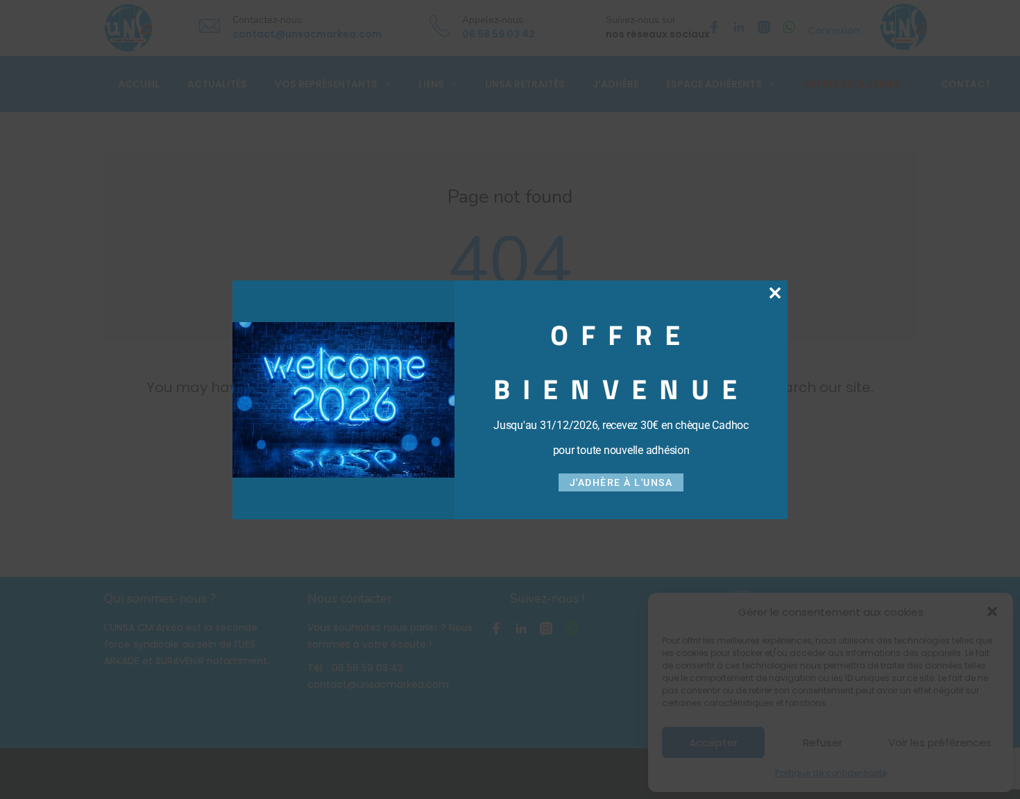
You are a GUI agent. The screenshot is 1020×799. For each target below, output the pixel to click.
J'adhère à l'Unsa (621, 482)
